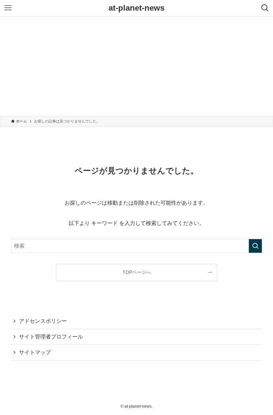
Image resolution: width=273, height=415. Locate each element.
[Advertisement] (136, 65)
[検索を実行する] (255, 246)
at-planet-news (136, 8)
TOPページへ (137, 272)
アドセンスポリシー (43, 321)
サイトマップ (35, 352)
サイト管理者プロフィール (51, 336)
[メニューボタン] (8, 8)
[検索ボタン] (265, 8)
